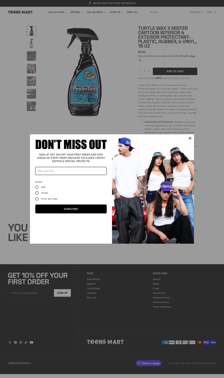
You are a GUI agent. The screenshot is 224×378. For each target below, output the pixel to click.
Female (44, 193)
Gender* (39, 182)
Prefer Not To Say (49, 199)
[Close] (190, 138)
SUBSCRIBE (71, 209)
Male (43, 187)
